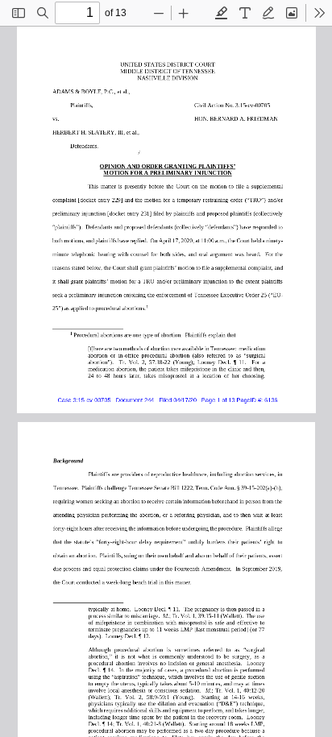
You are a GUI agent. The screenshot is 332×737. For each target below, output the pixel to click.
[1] (146, 305)
